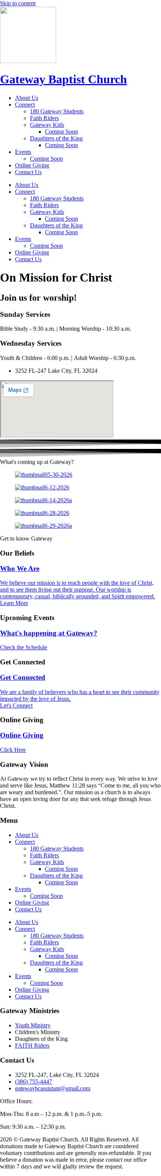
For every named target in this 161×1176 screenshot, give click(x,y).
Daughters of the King (56, 138)
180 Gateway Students (56, 111)
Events (23, 152)
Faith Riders (44, 118)
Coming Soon (61, 131)
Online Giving (32, 165)
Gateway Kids (47, 125)
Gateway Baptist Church (63, 79)
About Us (26, 98)
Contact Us (28, 172)
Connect (25, 104)
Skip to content (18, 3)
